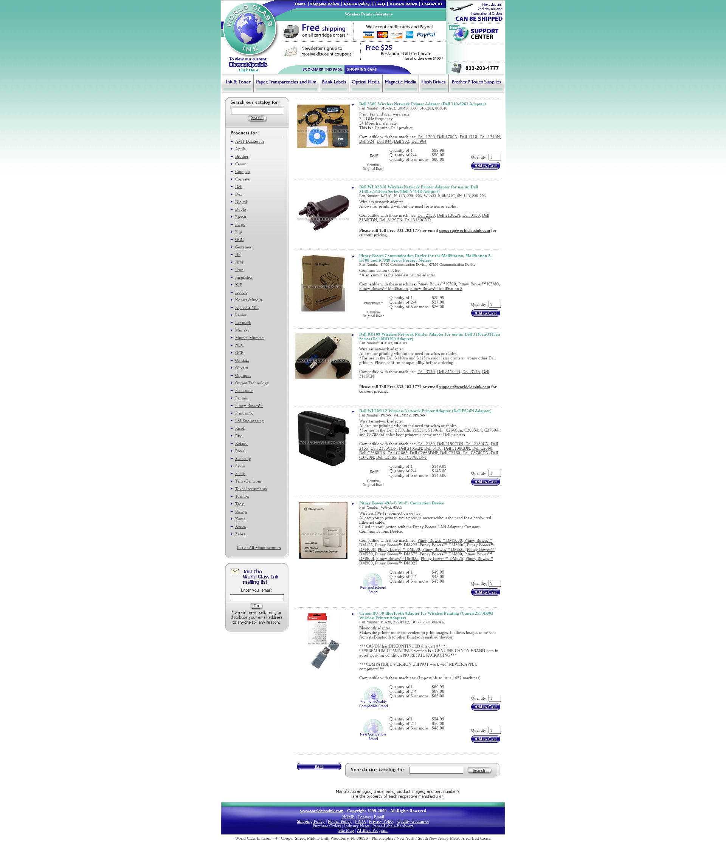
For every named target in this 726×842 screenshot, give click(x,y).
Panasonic (244, 390)
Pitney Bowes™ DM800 (441, 554)
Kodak (241, 292)
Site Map (346, 830)
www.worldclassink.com (321, 810)
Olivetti (241, 367)
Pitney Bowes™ (249, 405)
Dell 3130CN (390, 219)
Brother (241, 156)
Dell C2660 (482, 448)
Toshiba (242, 496)
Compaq (242, 171)
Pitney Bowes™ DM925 (396, 563)
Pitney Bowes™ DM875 (442, 558)
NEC (239, 345)
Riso (239, 435)
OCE (239, 352)
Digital (241, 201)
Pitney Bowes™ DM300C (442, 545)
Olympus (243, 375)
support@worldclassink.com (464, 230)
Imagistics (244, 277)
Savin (240, 466)
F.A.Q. (360, 821)
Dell (238, 186)
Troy (239, 503)
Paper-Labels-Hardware (393, 825)
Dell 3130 (471, 215)
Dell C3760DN (475, 452)
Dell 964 (419, 141)
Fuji (238, 232)
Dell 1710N (489, 136)
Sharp (240, 473)
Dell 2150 (426, 443)
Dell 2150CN (477, 443)
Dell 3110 (426, 371)
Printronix (244, 413)
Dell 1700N (447, 136)
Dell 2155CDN (384, 448)
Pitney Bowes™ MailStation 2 (436, 288)
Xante (240, 519)
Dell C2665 (398, 452)
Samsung (243, 458)
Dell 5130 (433, 448)
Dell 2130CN (448, 215)
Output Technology (252, 383)
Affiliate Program (372, 830)
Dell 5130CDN (457, 448)
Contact (364, 816)
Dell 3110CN (448, 371)
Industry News (356, 825)
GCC (239, 239)
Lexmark (243, 322)
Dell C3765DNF (413, 457)
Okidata (242, 360)
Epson (240, 216)
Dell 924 (366, 141)
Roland (241, 443)
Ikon (239, 269)
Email (379, 816)
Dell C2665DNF (424, 452)
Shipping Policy (311, 821)
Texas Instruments (251, 488)
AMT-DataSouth (249, 141)
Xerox (240, 526)
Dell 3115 (471, 371)
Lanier (241, 315)
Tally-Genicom (248, 481)
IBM (239, 262)
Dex (238, 194)
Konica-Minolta (249, 300)
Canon (241, 164)
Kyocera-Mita (247, 307)
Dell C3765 (386, 457)
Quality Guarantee (413, 821)
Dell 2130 (426, 215)
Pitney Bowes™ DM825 (397, 558)
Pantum (241, 398)
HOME (348, 816)
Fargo (240, 224)
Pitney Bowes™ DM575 (396, 554)
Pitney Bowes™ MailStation (383, 288)
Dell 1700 (426, 136)
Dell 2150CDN (450, 443)
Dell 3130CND (418, 219)
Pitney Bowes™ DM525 (443, 549)
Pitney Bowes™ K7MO (478, 284)
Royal (240, 451)
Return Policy (340, 821)
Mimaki (242, 330)
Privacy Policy (381, 821)
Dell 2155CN (410, 448)
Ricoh (240, 428)
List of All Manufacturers (259, 547)
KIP (238, 284)
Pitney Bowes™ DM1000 (439, 540)
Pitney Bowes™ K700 (436, 284)
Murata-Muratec (249, 337)
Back (319, 766)
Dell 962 (401, 141)
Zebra (240, 534)
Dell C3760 (450, 452)
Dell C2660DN (372, 452)
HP (237, 254)
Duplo (240, 209)
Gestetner (243, 247)
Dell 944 (384, 141)
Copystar (243, 179)
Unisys (241, 511)
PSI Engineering (249, 420)
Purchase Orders (327, 825)
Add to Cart (486, 165)
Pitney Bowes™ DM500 (399, 549)
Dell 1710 (468, 136)
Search (479, 770)
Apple (240, 149)
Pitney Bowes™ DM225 (396, 545)
